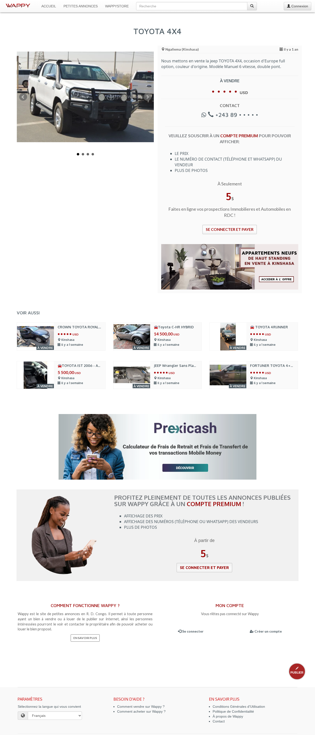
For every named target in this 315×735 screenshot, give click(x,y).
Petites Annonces (80, 6)
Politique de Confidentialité (233, 711)
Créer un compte (268, 631)
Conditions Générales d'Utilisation (239, 706)
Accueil (48, 6)
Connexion (299, 6)
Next (147, 97)
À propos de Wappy (228, 716)
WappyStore (117, 6)
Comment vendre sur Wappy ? (141, 706)
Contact (219, 721)
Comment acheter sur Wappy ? (141, 711)
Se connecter (192, 631)
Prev (23, 97)
